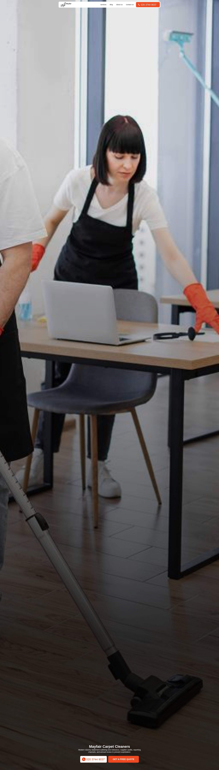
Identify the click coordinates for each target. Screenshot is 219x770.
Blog (111, 4)
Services (103, 4)
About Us (119, 4)
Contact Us (130, 4)
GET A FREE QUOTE (123, 759)
